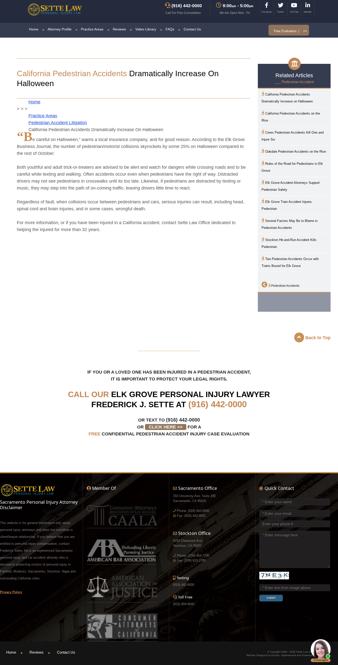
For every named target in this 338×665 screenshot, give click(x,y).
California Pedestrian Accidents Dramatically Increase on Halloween (287, 98)
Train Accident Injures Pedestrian (287, 205)
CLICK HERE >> (166, 427)
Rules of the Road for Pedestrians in (292, 167)
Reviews (119, 29)
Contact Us (192, 29)
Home (33, 29)
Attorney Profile (59, 29)
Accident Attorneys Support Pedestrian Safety (291, 186)
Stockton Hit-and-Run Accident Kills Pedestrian (289, 243)
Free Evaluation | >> (290, 31)
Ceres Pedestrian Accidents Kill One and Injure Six (293, 136)
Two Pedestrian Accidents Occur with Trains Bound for (290, 262)
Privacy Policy (11, 592)
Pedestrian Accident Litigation (57, 122)
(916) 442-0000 (217, 404)
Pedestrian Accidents (284, 285)
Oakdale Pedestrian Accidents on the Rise (295, 151)
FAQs (169, 29)
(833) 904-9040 (183, 604)
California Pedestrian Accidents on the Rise (291, 117)
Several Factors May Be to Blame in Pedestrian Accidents (289, 224)
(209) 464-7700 (198, 555)
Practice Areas (91, 29)
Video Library (145, 29)
